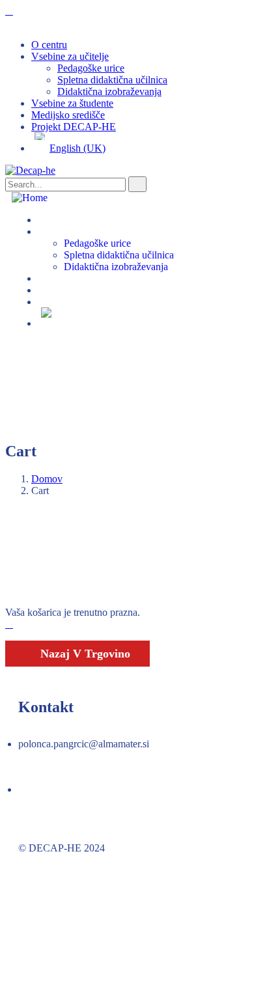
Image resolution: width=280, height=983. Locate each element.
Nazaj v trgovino (83, 653)
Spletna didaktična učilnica (112, 79)
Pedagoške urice (90, 68)
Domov (47, 478)
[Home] (30, 197)
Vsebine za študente (72, 103)
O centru (49, 44)
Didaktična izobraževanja (109, 91)
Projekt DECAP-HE (73, 126)
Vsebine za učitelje (70, 56)
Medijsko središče (68, 114)
